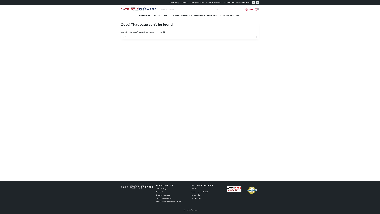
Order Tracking (174, 2)
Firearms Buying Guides (214, 2)
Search (218, 9)
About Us (194, 189)
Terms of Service (196, 198)
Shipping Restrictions (197, 2)
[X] (253, 2)
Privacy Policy (195, 195)
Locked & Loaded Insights (200, 192)
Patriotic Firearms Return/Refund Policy (236, 2)
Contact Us (184, 2)
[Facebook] (257, 2)
